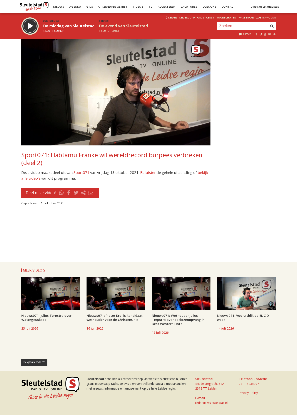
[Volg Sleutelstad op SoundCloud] (273, 34)
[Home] (34, 5)
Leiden (172, 17)
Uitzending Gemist (113, 6)
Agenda (75, 6)
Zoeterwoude (266, 17)
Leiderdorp (187, 17)
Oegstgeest (205, 17)
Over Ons (209, 6)
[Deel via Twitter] (76, 193)
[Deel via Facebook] (69, 193)
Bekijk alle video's (34, 362)
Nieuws (58, 6)
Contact (228, 6)
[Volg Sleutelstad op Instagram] (269, 34)
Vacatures (189, 6)
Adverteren (166, 6)
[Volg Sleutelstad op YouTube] (265, 34)
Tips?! (246, 34)
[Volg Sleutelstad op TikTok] (260, 34)
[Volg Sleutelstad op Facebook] (256, 34)
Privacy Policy (248, 393)
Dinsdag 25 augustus (264, 6)
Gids (89, 6)
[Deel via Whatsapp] (61, 193)
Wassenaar (246, 17)
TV (150, 6)
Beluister (148, 172)
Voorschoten (226, 17)
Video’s (138, 6)
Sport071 (81, 172)
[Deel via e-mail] (90, 193)
